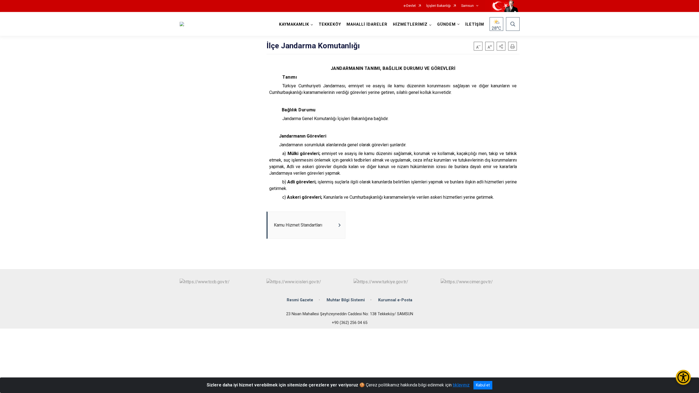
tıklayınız (461, 385)
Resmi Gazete (300, 300)
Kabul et (483, 385)
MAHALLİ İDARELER (366, 24)
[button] (501, 46)
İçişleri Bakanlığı (438, 6)
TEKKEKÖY (330, 24)
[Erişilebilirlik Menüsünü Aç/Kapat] (683, 377)
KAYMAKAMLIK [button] (294, 24)
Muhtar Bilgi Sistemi (346, 300)
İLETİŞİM (474, 24)
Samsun (467, 6)
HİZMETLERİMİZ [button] (410, 24)
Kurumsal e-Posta (395, 300)
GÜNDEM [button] (446, 24)
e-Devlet (410, 6)
